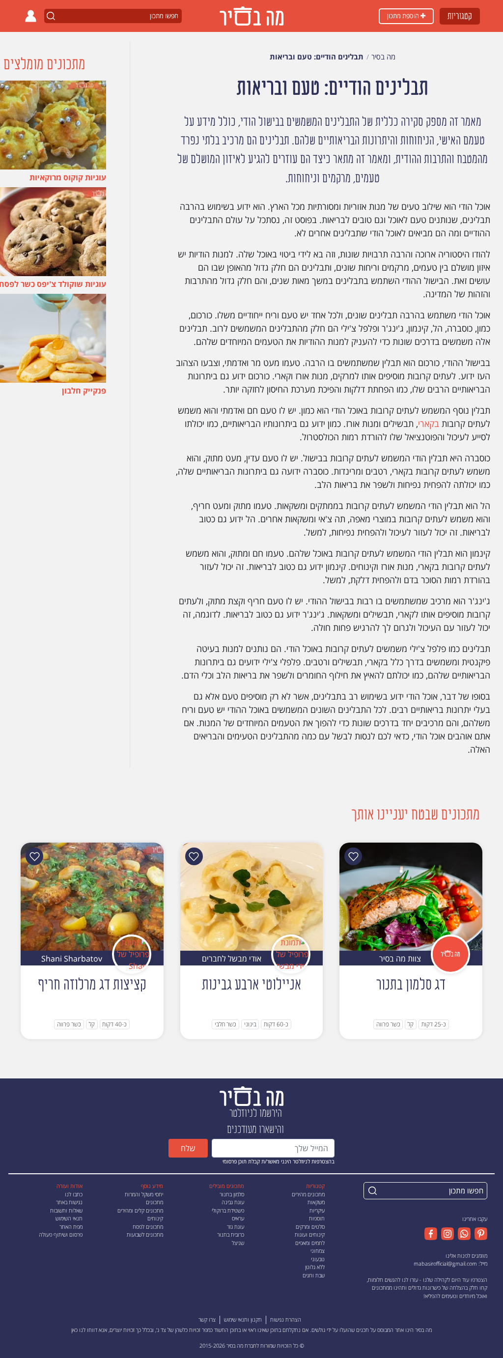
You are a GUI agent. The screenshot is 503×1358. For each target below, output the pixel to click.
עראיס (238, 1218)
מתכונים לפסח (148, 1226)
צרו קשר (207, 1319)
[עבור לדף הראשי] (251, 1095)
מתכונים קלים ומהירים (140, 1210)
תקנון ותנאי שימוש (243, 1319)
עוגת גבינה (233, 1202)
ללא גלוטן (315, 1267)
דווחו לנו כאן (84, 1329)
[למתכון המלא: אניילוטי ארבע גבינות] (251, 896)
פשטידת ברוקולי (228, 1210)
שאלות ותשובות (66, 1210)
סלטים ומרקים (310, 1226)
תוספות (317, 1218)
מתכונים (154, 1202)
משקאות (316, 1202)
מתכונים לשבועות (145, 1234)
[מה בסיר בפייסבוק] (430, 1233)
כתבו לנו (74, 1194)
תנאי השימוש (69, 1218)
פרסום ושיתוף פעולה (61, 1234)
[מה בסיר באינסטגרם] (445, 1233)
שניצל (238, 1242)
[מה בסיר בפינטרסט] (479, 1233)
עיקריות (317, 1210)
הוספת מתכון (403, 15)
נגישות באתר (69, 1202)
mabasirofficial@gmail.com (445, 1263)
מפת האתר (71, 1226)
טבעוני (318, 1259)
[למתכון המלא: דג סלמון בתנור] (410, 896)
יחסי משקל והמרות (144, 1194)
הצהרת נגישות (285, 1319)
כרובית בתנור (230, 1234)
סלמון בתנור (232, 1194)
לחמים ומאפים (310, 1242)
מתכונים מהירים (308, 1194)
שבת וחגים (314, 1275)
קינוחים (155, 1218)
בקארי (428, 423)
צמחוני (317, 1250)
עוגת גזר (235, 1226)
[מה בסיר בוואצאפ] (462, 1233)
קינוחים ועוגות (310, 1234)
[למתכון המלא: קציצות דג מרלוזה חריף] (92, 896)
